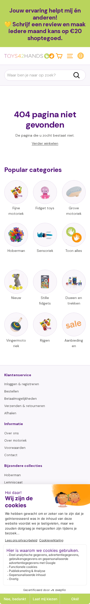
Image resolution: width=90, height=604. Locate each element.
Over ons (11, 433)
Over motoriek (15, 440)
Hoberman (12, 475)
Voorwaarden (15, 448)
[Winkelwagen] (59, 55)
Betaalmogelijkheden (20, 398)
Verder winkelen (45, 143)
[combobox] (45, 75)
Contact (10, 455)
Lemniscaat (13, 482)
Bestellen (11, 391)
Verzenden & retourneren (24, 406)
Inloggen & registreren (21, 384)
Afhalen (10, 413)
